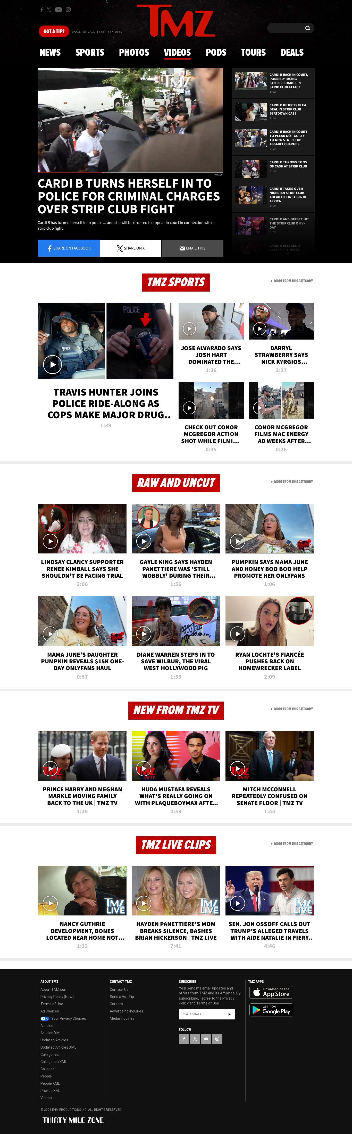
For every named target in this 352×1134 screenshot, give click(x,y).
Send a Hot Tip (122, 997)
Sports (90, 53)
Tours (253, 53)
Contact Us (119, 989)
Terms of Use (51, 1004)
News (50, 53)
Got (54, 31)
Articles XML (50, 1033)
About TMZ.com (54, 989)
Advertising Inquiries (126, 1011)
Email (195, 248)
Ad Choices (49, 1011)
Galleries (47, 1069)
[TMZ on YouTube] (206, 1039)
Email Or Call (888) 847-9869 (97, 32)
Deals (292, 53)
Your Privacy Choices (68, 1018)
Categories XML (53, 1062)
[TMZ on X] (49, 9)
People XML (50, 1083)
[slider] (130, 172)
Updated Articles (54, 1040)
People (46, 1076)
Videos (177, 53)
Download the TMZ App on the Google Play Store (271, 1010)
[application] (130, 120)
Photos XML (50, 1091)
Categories (49, 1054)
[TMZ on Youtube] (58, 9)
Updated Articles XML (58, 1047)
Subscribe (229, 1014)
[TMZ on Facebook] (42, 9)
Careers (116, 1004)
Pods (216, 53)
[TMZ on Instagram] (68, 9)
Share (72, 248)
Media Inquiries (122, 1018)
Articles (46, 1026)
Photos (134, 53)
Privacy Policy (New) (57, 997)
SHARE (134, 248)
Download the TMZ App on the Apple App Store (271, 992)
